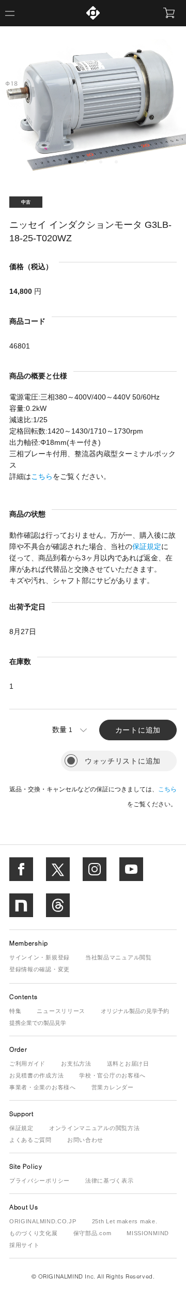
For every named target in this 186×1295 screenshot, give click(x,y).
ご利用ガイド (27, 1063)
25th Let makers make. (125, 1221)
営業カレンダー (112, 1087)
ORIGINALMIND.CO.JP (42, 1221)
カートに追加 (138, 730)
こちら (42, 476)
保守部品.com (92, 1233)
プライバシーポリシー (39, 1180)
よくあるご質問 (30, 1140)
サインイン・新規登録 (39, 957)
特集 (15, 1011)
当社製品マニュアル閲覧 (118, 957)
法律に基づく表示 (109, 1180)
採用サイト (24, 1245)
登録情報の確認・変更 (39, 969)
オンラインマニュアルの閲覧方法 (94, 1128)
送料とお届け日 (128, 1063)
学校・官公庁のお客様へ (112, 1075)
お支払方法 (76, 1063)
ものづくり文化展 (33, 1233)
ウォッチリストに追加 (123, 761)
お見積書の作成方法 (36, 1075)
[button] (69, 161)
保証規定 (146, 546)
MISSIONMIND (148, 1233)
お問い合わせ (85, 1140)
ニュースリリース (61, 1011)
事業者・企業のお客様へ (42, 1087)
